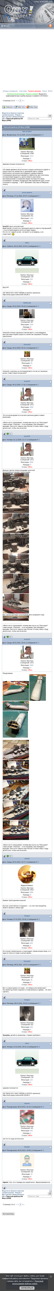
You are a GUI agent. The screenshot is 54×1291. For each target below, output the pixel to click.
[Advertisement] (27, 58)
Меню (6, 26)
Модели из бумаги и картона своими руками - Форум (13, 114)
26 (40, 965)
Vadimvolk (27, 303)
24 (38, 862)
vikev (27, 243)
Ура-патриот (27, 131)
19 (38, 306)
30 (43, 1150)
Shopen (27, 916)
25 (39, 919)
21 (38, 385)
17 (40, 196)
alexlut (27, 859)
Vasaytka (27, 344)
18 (39, 246)
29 (43, 1107)
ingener (27, 1103)
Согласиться (27, 1288)
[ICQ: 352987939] (9, 434)
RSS (49, 91)
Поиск (44, 91)
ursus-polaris (27, 192)
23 (38, 643)
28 (39, 1047)
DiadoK (27, 1147)
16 (43, 135)
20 (38, 348)
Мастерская (6, 117)
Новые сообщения (11, 91)
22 (39, 440)
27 (40, 1003)
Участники (23, 91)
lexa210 (27, 381)
